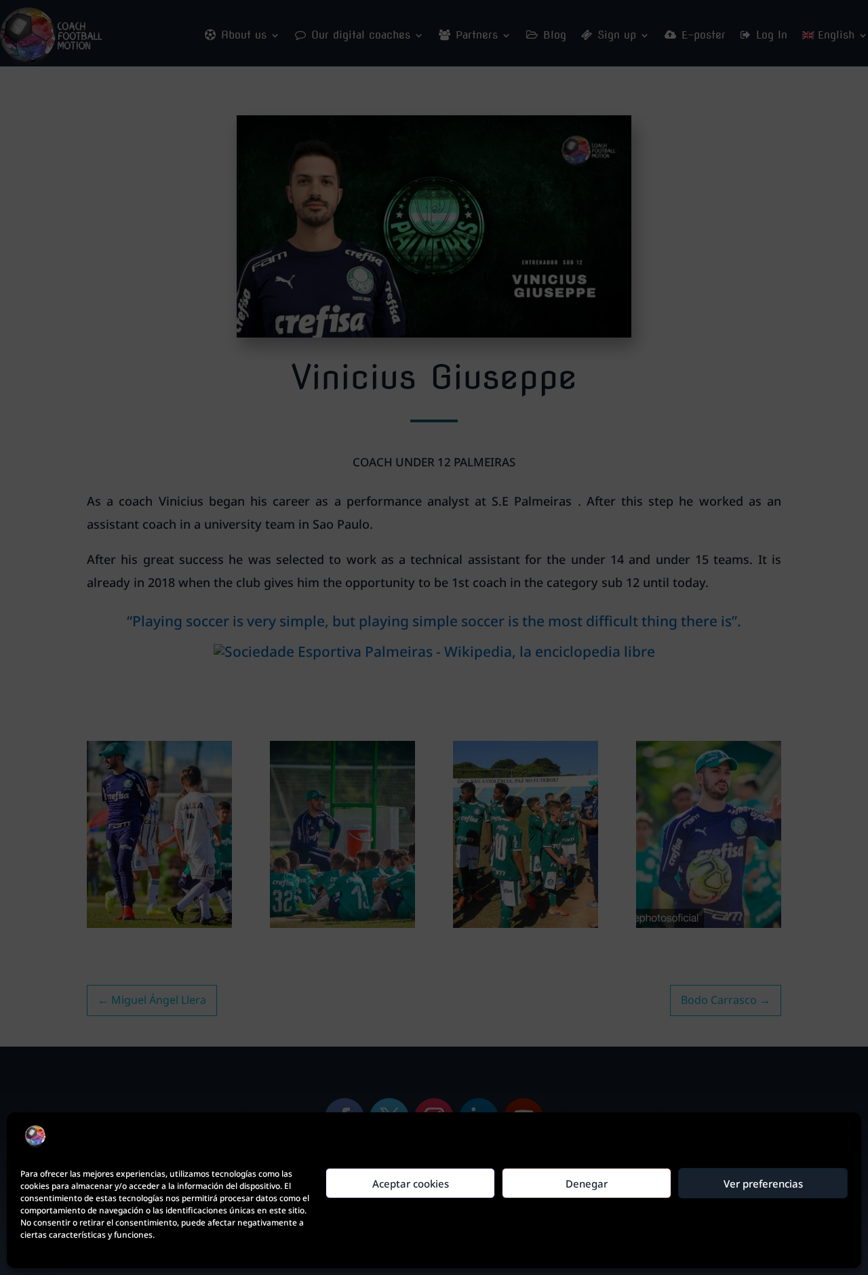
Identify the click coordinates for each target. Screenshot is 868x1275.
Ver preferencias (763, 1183)
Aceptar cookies (410, 1183)
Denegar (587, 1183)
